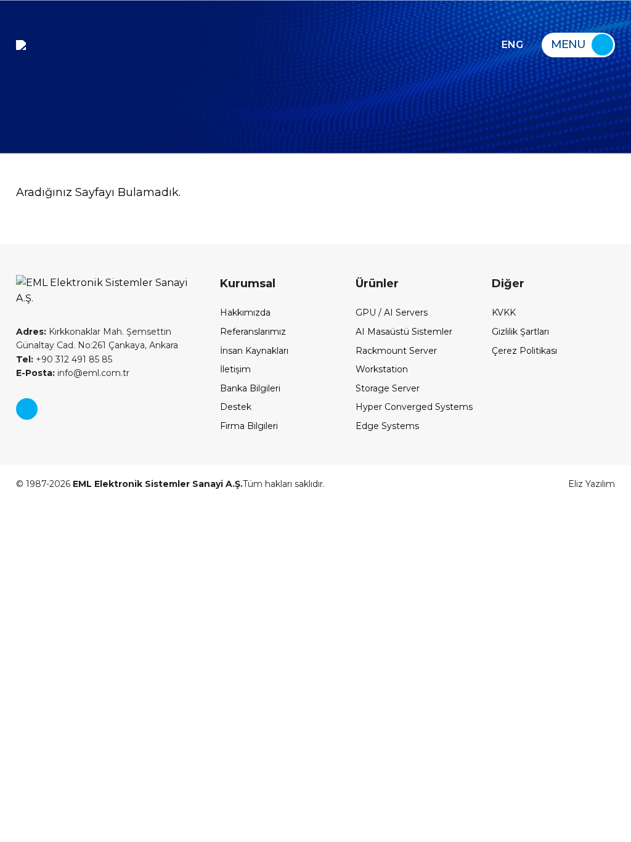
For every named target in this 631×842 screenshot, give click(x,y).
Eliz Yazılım (591, 483)
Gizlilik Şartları (520, 331)
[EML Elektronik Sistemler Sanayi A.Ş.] (21, 45)
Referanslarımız (253, 331)
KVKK (504, 312)
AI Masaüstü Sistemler (404, 331)
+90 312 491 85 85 (64, 359)
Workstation (382, 369)
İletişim (235, 369)
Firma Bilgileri (249, 425)
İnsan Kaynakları (254, 350)
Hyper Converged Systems (414, 406)
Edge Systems (387, 425)
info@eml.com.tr (72, 372)
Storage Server (388, 388)
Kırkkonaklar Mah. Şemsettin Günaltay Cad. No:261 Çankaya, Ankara (97, 338)
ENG (512, 45)
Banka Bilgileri (250, 388)
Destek (235, 406)
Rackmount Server (396, 350)
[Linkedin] (27, 409)
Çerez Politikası (524, 350)
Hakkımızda (245, 312)
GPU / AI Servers (392, 312)
